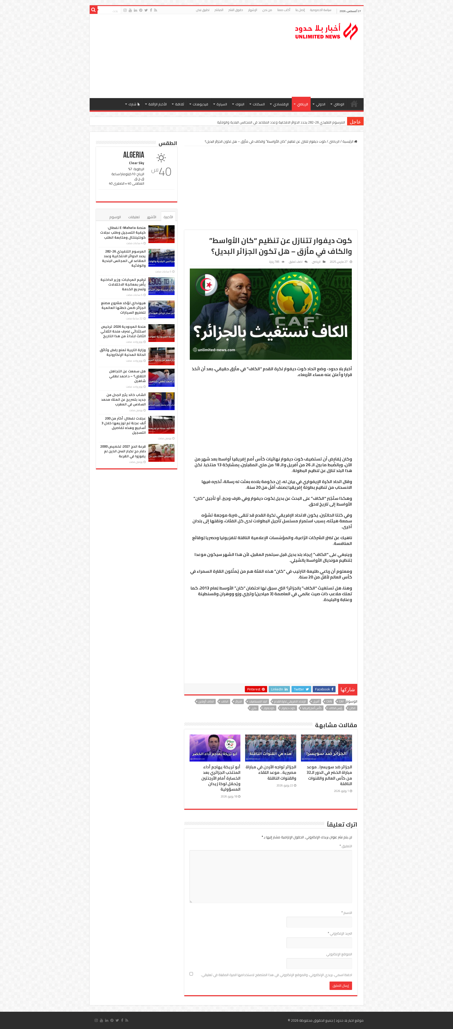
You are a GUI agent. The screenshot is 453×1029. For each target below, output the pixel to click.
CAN (329, 701)
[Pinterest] (141, 10)
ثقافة (179, 104)
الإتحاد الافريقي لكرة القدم (290, 701)
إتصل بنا (300, 10)
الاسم (346, 912)
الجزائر (238, 701)
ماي (254, 708)
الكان (352, 708)
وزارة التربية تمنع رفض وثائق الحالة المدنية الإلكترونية (123, 352)
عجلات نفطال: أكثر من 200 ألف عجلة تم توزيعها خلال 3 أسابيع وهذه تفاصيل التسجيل (123, 425)
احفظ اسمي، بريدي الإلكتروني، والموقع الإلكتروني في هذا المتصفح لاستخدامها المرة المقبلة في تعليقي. (276, 975)
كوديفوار (269, 708)
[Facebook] (151, 10)
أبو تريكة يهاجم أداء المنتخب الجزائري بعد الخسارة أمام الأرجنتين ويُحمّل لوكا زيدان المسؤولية (220, 778)
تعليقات (134, 217)
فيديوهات (200, 104)
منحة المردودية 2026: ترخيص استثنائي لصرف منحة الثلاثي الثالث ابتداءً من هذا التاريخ (123, 331)
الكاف (224, 701)
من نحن (267, 10)
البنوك (239, 104)
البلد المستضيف (258, 701)
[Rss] (156, 10)
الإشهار (252, 10)
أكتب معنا (283, 10)
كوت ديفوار (288, 708)
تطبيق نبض (202, 10)
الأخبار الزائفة (157, 104)
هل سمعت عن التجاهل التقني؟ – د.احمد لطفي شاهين (127, 376)
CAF (341, 701)
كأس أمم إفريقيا (312, 708)
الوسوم (115, 217)
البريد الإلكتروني (340, 933)
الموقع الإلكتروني (339, 954)
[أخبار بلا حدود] (327, 29)
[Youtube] (130, 10)
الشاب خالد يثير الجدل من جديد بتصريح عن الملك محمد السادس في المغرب (123, 399)
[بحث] (94, 10)
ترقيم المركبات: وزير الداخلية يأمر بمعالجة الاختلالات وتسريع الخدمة (297, 122)
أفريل (316, 701)
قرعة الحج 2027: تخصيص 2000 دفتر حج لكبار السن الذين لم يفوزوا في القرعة (123, 451)
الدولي (320, 104)
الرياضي (302, 104)
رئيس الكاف (335, 708)
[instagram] (125, 10)
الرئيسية (354, 103)
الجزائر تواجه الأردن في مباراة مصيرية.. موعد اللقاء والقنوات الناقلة (271, 772)
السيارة (222, 104)
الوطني (339, 104)
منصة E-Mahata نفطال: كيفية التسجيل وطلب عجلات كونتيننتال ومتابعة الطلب (123, 232)
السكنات (259, 104)
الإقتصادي (281, 104)
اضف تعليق (296, 261)
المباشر (219, 10)
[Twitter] (146, 10)
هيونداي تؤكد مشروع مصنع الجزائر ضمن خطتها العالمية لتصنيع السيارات (123, 307)
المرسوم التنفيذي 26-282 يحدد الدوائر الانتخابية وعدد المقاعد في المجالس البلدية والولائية (124, 258)
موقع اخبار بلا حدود (350, 1020)
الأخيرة (168, 217)
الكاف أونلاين (206, 701)
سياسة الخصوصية (320, 10)
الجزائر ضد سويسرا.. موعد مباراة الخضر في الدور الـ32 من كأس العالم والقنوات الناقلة (329, 775)
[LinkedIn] (135, 10)
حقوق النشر (236, 10)
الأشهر (151, 217)
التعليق (345, 846)
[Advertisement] (189, 56)
